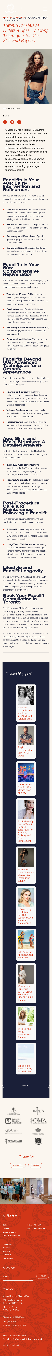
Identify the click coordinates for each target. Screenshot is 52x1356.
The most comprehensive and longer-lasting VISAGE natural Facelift (25, 713)
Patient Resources (11, 1236)
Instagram (18, 1165)
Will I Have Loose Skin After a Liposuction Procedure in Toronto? (26, 875)
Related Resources (36, 1228)
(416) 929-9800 (17, 1318)
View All (26, 1085)
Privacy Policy (35, 1225)
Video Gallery (9, 1232)
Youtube (35, 1165)
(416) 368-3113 (14, 1322)
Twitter (6, 1248)
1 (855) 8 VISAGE (18, 1326)
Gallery (7, 1228)
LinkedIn (7, 1255)
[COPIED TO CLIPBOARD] (19, 122)
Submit (43, 1276)
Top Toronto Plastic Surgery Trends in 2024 (26, 1069)
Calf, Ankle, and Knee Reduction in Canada (26, 955)
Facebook (7, 1244)
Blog (5, 1225)
